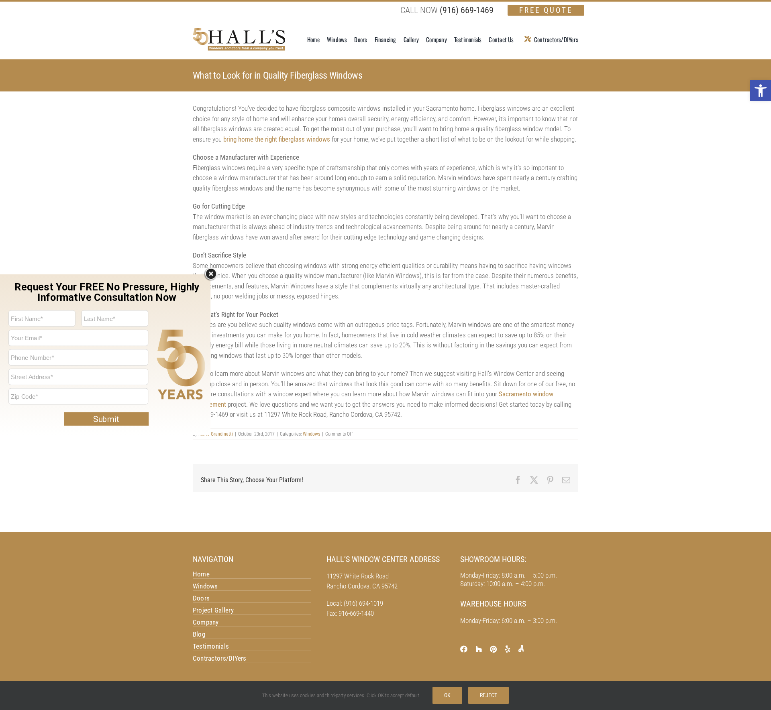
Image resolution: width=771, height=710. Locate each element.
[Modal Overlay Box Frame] (105, 355)
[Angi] (521, 648)
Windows (311, 434)
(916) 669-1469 (467, 10)
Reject (488, 695)
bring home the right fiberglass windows (276, 139)
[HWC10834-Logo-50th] (239, 31)
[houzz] (478, 649)
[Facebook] (463, 649)
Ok (447, 695)
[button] (760, 90)
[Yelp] (507, 649)
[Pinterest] (493, 649)
